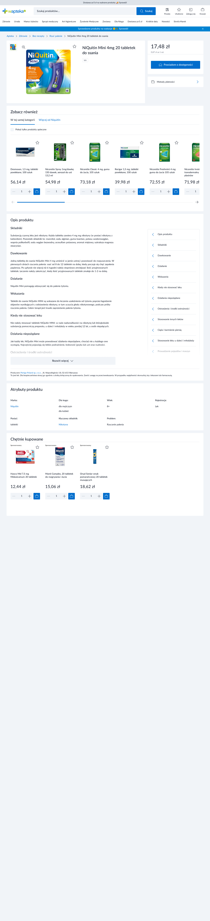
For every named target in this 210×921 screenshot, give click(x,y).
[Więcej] (197, 81)
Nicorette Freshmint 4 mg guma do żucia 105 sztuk (163, 171)
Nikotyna (63, 425)
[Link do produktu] (25, 167)
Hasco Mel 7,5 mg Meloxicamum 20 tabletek (23, 475)
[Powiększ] (23, 47)
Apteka (10, 36)
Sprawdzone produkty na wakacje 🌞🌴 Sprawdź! (103, 29)
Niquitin (14, 406)
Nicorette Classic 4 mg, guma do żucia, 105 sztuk (94, 171)
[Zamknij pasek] (203, 29)
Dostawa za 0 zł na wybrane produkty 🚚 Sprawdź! (105, 3)
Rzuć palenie (56, 36)
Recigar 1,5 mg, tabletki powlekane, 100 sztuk (126, 171)
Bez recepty (38, 36)
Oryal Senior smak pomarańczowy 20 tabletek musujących (93, 477)
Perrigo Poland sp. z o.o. (31, 373)
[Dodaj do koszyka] (36, 191)
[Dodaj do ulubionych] (74, 46)
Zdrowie (23, 36)
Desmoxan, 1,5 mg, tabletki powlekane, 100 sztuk (24, 171)
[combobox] (85, 11)
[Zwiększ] (29, 191)
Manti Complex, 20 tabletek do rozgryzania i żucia (59, 475)
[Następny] (197, 202)
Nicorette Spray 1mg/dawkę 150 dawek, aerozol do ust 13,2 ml (59, 172)
